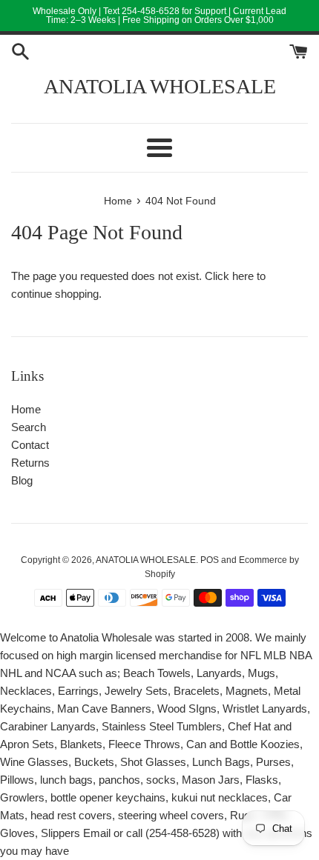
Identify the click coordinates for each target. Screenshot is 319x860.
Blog (22, 480)
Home (26, 409)
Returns (30, 462)
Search (28, 427)
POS (209, 560)
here (243, 276)
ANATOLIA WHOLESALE (160, 86)
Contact (30, 445)
